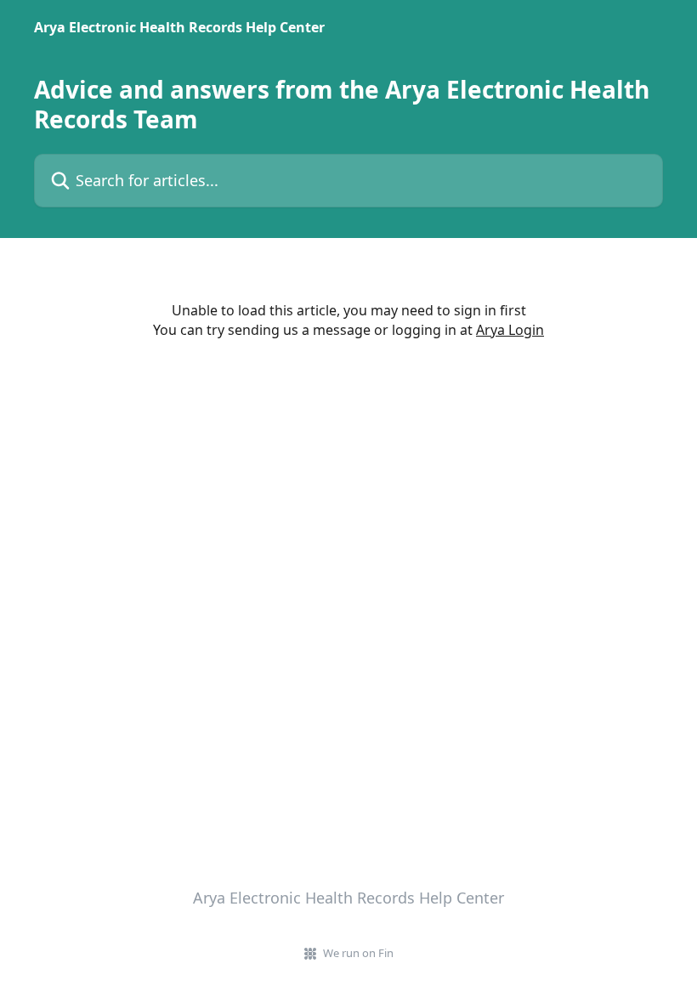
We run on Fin (358, 952)
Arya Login (510, 329)
